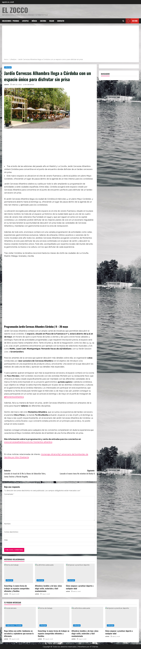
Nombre (7, 524)
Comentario (9, 494)
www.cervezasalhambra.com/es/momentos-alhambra (28, 442)
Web (6, 540)
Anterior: (25, 473)
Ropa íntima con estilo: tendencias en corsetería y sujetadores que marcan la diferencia (19, 633)
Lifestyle (25, 21)
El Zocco (15, 10)
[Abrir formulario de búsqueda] (123, 21)
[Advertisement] (70, 42)
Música (34, 21)
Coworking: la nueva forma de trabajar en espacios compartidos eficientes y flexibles (16, 588)
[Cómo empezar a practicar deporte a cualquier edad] (80, 573)
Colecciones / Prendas (10, 21)
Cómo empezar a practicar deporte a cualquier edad (79, 587)
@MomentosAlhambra (14, 397)
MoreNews (82, 647)
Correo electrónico (11, 532)
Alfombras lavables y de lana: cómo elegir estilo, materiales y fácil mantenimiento (48, 588)
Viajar (51, 21)
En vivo (134, 21)
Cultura (43, 21)
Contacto (60, 21)
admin (6, 84)
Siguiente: (77, 472)
